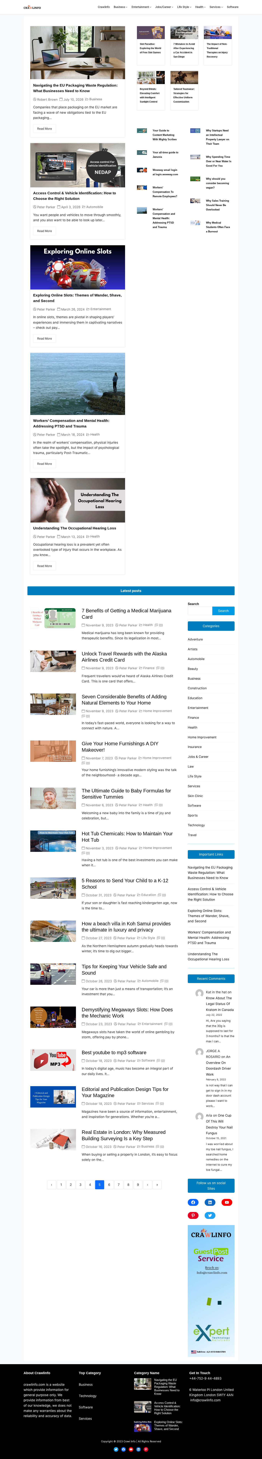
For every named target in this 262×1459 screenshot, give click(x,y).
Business (95, 99)
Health (95, 434)
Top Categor (89, 1373)
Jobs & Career (198, 757)
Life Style (148, 938)
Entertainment (101, 309)
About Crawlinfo (37, 1373)
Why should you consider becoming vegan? (217, 183)
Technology (196, 825)
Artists (192, 649)
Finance (148, 668)
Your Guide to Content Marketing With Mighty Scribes (165, 135)
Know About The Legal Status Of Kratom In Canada (220, 1004)
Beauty (193, 669)
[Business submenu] (126, 7)
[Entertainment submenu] (150, 7)
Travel (192, 835)
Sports (193, 815)
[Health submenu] (205, 7)
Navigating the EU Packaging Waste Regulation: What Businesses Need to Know (210, 873)
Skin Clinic (195, 796)
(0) (161, 625)
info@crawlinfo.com (205, 1400)
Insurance (195, 747)
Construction (197, 688)
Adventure (195, 639)
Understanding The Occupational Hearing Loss (74, 528)
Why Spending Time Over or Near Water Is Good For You (218, 161)
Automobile (94, 207)
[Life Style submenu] (190, 7)
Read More (44, 128)
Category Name (146, 1373)
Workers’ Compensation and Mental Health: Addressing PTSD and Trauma (164, 218)
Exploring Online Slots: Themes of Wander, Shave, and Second (208, 916)
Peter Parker (46, 207)
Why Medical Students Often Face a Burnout (218, 227)
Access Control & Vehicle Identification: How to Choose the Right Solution (210, 894)
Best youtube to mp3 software (114, 1052)
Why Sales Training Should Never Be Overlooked (217, 205)
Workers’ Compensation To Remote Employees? (165, 192)
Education (148, 895)
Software (148, 1060)
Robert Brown (47, 99)
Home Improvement (157, 711)
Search (193, 604)
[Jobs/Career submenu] (172, 7)
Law (191, 766)
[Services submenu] (222, 7)
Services (148, 1103)
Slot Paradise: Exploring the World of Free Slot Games (150, 48)
